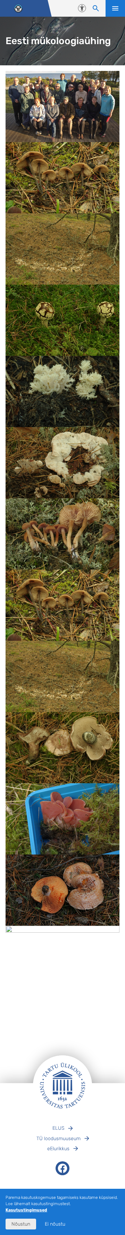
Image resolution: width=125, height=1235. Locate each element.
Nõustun (20, 1224)
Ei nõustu (55, 1224)
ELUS (58, 1128)
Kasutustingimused (26, 1210)
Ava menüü (115, 8)
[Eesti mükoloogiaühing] (18, 8)
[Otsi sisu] (96, 8)
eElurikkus (58, 1149)
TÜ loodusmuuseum (58, 1139)
